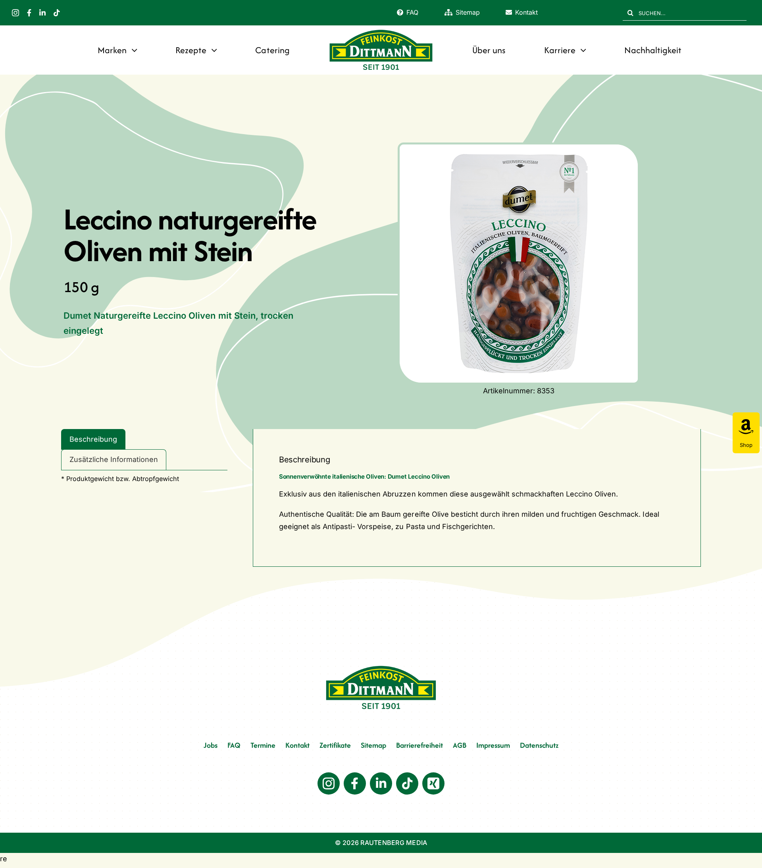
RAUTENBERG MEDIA (393, 843)
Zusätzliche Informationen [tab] (113, 459)
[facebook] (29, 12)
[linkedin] (42, 12)
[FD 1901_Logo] (381, 30)
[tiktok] (57, 12)
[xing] (433, 783)
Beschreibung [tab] (93, 439)
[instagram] (15, 12)
